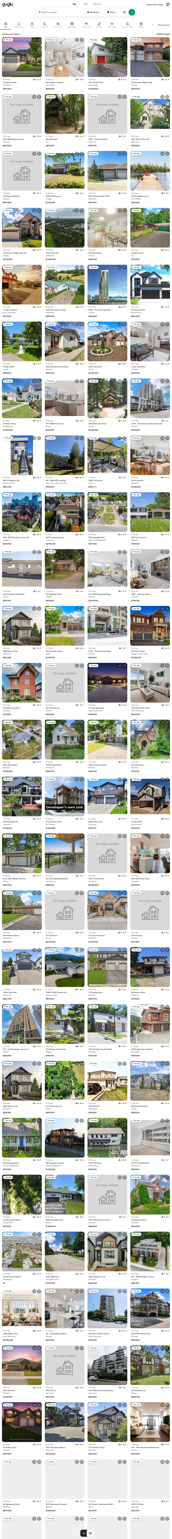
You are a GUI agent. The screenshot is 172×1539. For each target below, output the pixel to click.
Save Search (165, 25)
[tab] (5, 25)
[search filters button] (124, 12)
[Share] (34, 40)
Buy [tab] (74, 4)
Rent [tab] (86, 4)
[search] (132, 12)
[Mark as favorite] (39, 40)
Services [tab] (97, 4)
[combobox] (13, 34)
